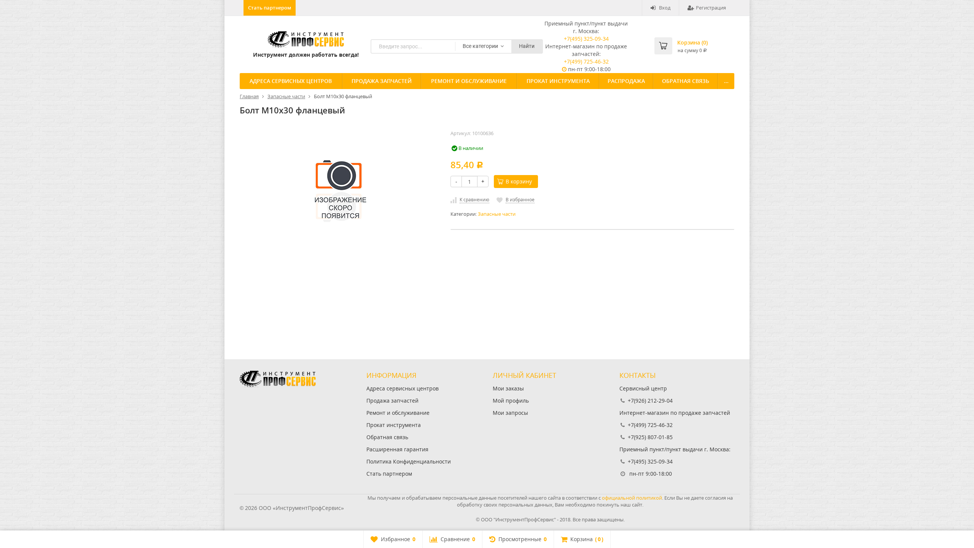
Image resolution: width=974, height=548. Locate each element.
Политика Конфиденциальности (408, 461)
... (726, 80)
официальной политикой (632, 497)
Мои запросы (510, 412)
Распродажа (626, 80)
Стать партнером (269, 7)
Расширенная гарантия (397, 449)
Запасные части (497, 214)
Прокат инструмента (558, 80)
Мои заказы (508, 388)
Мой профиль (511, 400)
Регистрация (711, 7)
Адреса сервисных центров (291, 80)
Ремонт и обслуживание (469, 80)
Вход (664, 7)
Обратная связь (685, 80)
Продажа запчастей (382, 80)
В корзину (519, 181)
